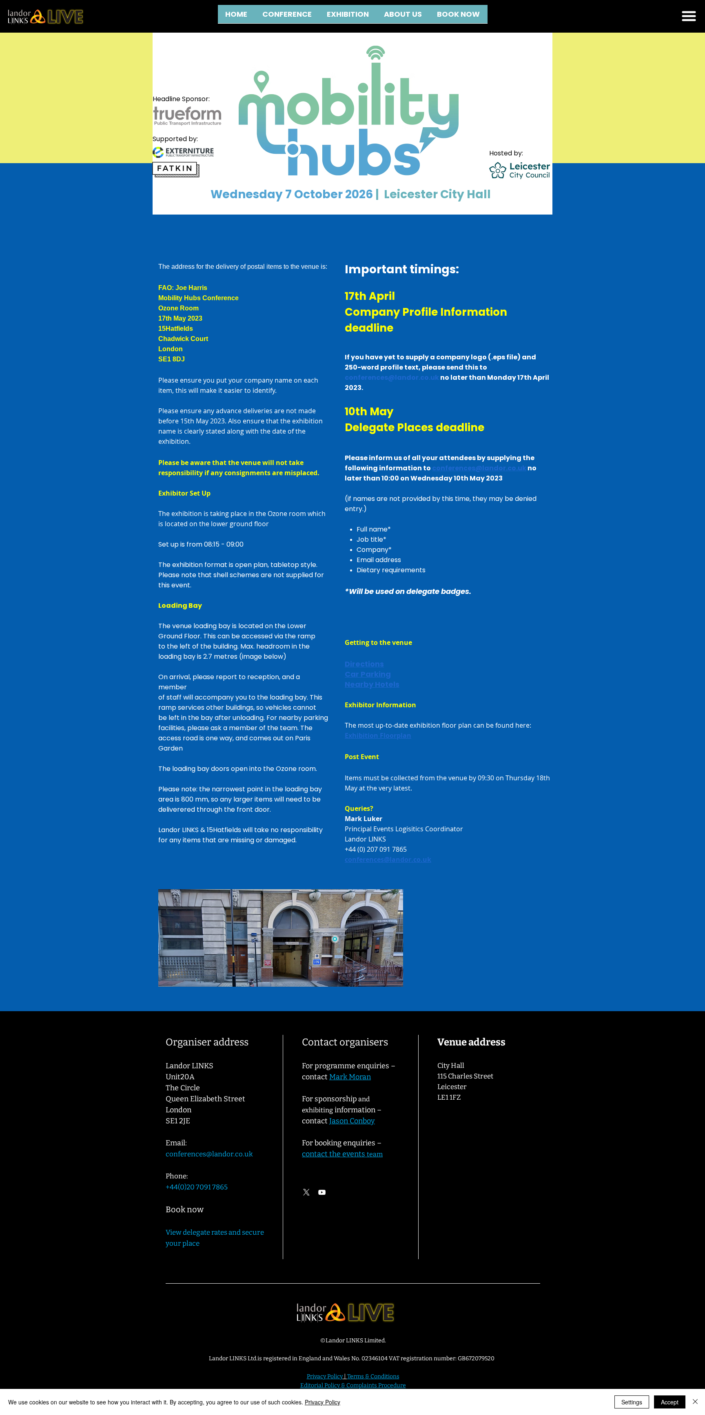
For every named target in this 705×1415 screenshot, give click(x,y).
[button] (403, 17)
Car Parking (368, 674)
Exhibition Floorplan (378, 735)
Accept (669, 1402)
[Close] (695, 1401)
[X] (306, 1192)
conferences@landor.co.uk (392, 377)
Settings (631, 1402)
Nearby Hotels (372, 684)
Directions (364, 664)
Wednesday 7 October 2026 (292, 194)
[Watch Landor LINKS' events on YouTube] (321, 1192)
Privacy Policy (322, 1402)
